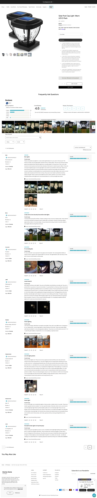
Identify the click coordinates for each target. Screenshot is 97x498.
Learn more (20, 489)
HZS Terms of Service (35, 484)
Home (3, 464)
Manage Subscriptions (47, 476)
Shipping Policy (34, 480)
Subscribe (92, 473)
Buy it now (70, 87)
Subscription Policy (34, 482)
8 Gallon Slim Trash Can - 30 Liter (88, 485)
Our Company (33, 472)
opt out (44, 478)
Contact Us (45, 472)
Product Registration (47, 474)
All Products (7, 464)
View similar (82, 490)
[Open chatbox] (94, 495)
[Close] (25, 485)
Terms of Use (33, 474)
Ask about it (90, 490)
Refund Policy (34, 478)
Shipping (60, 24)
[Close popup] (94, 480)
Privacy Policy (33, 476)
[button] (86, 7)
